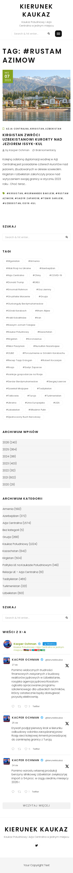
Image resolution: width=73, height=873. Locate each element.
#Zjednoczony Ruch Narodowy (23, 417)
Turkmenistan (11, 586)
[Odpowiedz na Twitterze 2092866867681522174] (14, 707)
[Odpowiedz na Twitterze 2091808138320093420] (14, 792)
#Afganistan (13, 261)
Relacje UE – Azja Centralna (20, 572)
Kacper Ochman (25, 660)
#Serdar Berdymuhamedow (22, 381)
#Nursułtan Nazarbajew (46, 346)
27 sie (15, 664)
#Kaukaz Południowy (17, 332)
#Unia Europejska (35, 402)
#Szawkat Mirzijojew (17, 388)
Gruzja (7, 537)
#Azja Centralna (15, 275)
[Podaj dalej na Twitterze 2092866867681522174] (20, 707)
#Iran (38, 317)
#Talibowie (12, 395)
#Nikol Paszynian (15, 346)
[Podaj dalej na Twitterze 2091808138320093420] (20, 792)
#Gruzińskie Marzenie (18, 296)
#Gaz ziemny (43, 289)
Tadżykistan (10, 579)
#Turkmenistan (53, 395)
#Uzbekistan (12, 203)
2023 (6, 463)
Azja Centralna (17, 128)
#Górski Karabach (16, 310)
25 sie (15, 722)
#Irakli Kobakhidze (16, 317)
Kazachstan (11, 551)
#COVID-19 (55, 275)
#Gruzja (43, 296)
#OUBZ (10, 353)
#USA (56, 402)
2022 (6, 470)
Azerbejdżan (11, 516)
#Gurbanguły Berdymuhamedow (24, 303)
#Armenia (34, 261)
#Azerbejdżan (47, 268)
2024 (6, 456)
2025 (6, 449)
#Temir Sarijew (52, 198)
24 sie (15, 765)
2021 (5, 477)
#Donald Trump (15, 282)
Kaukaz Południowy (15, 544)
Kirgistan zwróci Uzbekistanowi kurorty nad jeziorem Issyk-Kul (32, 139)
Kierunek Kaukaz (36, 10)
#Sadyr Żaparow (27, 198)
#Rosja (10, 367)
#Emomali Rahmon (17, 289)
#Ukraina (11, 402)
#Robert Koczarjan (51, 360)
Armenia (8, 509)
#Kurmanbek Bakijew (39, 193)
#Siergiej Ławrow (56, 381)
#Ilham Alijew (42, 310)
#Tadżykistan (44, 388)
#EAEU (36, 282)
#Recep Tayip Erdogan (19, 360)
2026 (6, 442)
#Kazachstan (45, 332)
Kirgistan (37, 128)
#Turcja (31, 395)
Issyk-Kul (29, 203)
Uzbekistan (53, 128)
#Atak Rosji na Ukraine (18, 268)
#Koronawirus (34, 339)
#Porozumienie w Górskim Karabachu (44, 353)
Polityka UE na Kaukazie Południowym (27, 565)
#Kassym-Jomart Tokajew (20, 325)
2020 (6, 484)
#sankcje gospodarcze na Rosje (24, 374)
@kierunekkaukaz (54, 659)
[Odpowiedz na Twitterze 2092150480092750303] (14, 749)
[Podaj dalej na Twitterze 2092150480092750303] (20, 749)
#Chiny (37, 275)
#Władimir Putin (37, 409)
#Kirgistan (15, 193)
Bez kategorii (11, 530)
